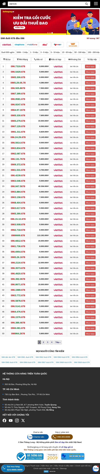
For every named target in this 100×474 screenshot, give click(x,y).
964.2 (18, 333)
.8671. (18, 284)
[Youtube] (10, 420)
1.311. (18, 131)
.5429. (18, 71)
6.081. (18, 328)
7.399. (18, 93)
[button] (7, 44)
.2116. (18, 262)
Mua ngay (90, 66)
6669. (18, 235)
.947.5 (18, 186)
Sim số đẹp (60, 442)
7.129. (18, 126)
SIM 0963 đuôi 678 (61, 357)
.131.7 (18, 159)
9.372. (18, 164)
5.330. (18, 115)
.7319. (18, 66)
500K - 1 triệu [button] (22, 52)
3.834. (18, 148)
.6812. (18, 241)
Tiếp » (57, 342)
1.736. (18, 246)
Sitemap (63, 468)
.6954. (18, 251)
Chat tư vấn (38, 437)
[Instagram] (17, 420)
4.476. (18, 311)
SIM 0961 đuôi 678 (25, 357)
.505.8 (18, 88)
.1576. (18, 317)
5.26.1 (18, 257)
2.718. (18, 230)
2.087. (18, 153)
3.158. (18, 197)
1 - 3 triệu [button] (34, 52)
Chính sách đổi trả (82, 466)
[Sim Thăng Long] (4, 3)
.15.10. (18, 219)
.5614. (18, 142)
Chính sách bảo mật (41, 468)
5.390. (18, 213)
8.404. (18, 202)
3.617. (18, 208)
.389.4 (18, 322)
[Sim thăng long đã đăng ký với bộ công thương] (29, 456)
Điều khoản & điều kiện (63, 466)
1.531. (18, 170)
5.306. (18, 77)
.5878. (18, 301)
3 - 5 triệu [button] (44, 52)
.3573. (18, 268)
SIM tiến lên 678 (8, 357)
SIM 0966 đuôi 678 (27, 362)
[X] (23, 420)
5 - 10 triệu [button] (55, 52)
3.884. (18, 191)
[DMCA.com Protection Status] (50, 471)
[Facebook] (4, 420)
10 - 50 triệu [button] (67, 52)
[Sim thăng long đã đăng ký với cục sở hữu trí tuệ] (73, 456)
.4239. (18, 175)
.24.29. (18, 137)
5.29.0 (18, 82)
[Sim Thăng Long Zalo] (95, 469)
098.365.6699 (63, 437)
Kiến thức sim (47, 466)
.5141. (18, 306)
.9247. (18, 104)
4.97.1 (18, 110)
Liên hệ (55, 468)
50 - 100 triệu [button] (80, 52)
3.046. (18, 181)
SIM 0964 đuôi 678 (79, 357)
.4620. (18, 273)
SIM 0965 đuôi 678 (9, 362)
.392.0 (18, 279)
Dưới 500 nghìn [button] (7, 52)
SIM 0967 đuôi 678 (45, 362)
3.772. (18, 295)
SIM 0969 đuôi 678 (82, 362)
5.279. (18, 121)
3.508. (18, 224)
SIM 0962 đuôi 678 (43, 357)
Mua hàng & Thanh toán (30, 466)
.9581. (18, 99)
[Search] (86, 4)
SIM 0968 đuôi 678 (63, 362)
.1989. (18, 290)
